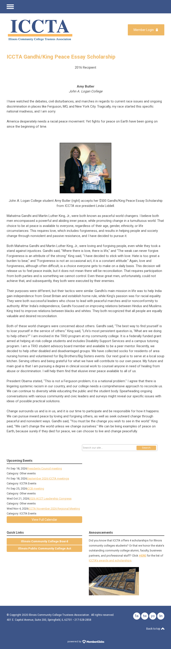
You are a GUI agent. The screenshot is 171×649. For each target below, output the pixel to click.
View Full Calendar (44, 519)
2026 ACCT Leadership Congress (50, 498)
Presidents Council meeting (44, 468)
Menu (10, 6)
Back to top (153, 628)
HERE (142, 555)
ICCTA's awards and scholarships (110, 560)
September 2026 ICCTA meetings (48, 478)
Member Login (144, 30)
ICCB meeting (35, 488)
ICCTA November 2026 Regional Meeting (54, 508)
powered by (74, 641)
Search (146, 447)
